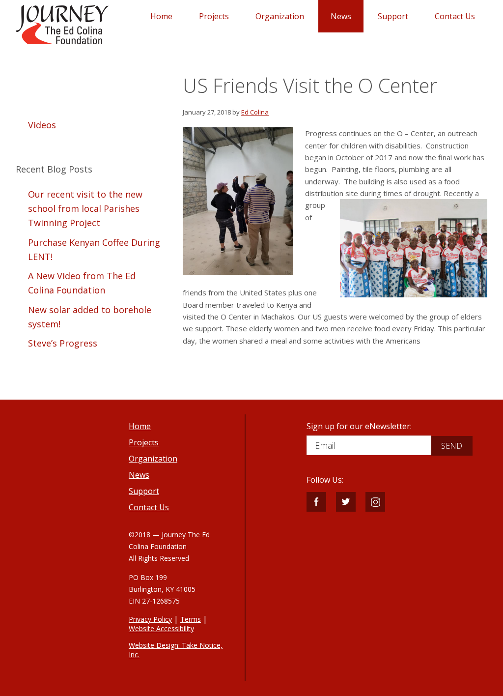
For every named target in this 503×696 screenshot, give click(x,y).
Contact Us (149, 507)
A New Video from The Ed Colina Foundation (82, 283)
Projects (144, 442)
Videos (42, 125)
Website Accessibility (161, 628)
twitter (346, 502)
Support (144, 491)
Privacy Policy (150, 619)
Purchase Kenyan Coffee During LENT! (94, 249)
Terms (190, 619)
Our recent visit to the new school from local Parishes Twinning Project (85, 208)
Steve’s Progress (62, 343)
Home (140, 426)
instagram (375, 502)
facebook (316, 502)
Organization (153, 458)
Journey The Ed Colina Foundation (62, 24)
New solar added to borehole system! (89, 317)
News (139, 474)
